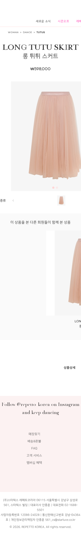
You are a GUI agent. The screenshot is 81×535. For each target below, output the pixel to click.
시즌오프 (63, 21)
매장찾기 (34, 434)
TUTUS (40, 32)
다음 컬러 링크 (13, 200)
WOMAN (13, 32)
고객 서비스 (34, 455)
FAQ (34, 448)
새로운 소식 (43, 21)
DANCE (27, 32)
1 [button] (53, 188)
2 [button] (57, 188)
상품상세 (69, 367)
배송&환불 (34, 441)
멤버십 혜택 (34, 462)
